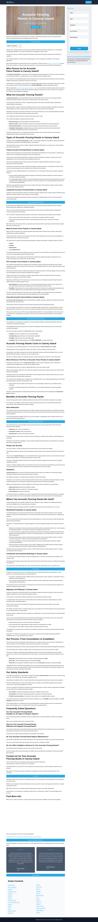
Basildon (10, 896)
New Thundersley (18, 836)
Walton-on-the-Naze (41, 908)
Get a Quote (34, 26)
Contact (88, 2)
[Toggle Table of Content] (19, 46)
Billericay (10, 904)
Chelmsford (39, 886)
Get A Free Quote (36, 875)
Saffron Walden (39, 910)
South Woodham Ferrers (14, 902)
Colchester (38, 901)
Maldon (38, 884)
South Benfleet (9, 836)
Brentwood (10, 913)
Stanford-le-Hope (12, 900)
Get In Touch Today (35, 41)
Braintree (38, 893)
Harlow (38, 899)
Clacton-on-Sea (40, 906)
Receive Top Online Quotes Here (35, 421)
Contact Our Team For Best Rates (35, 202)
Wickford (10, 898)
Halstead (38, 904)
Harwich (38, 912)
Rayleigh (25, 836)
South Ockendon (12, 910)
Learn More (35, 776)
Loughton (38, 891)
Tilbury (9, 906)
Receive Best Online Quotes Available (35, 318)
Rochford (38, 836)
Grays (9, 908)
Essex (37, 897)
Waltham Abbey (40, 895)
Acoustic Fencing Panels (53, 63)
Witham (38, 889)
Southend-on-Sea (32, 836)
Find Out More (35, 569)
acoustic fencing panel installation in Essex (27, 88)
